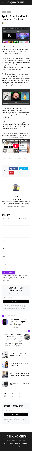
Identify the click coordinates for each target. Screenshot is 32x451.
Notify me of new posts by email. (10, 268)
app (4, 159)
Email (3, 248)
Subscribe (15, 302)
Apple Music (17, 159)
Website (3, 256)
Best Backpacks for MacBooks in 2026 (20, 384)
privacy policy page (18, 137)
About (4, 443)
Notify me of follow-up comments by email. (12, 264)
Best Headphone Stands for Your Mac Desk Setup (20, 354)
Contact (10, 443)
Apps (3, 11)
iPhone (11, 343)
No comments (15, 327)
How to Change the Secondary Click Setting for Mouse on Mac (19, 374)
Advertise (24, 443)
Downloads (17, 443)
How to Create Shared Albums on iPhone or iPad (20, 364)
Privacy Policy (16, 446)
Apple (9, 159)
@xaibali (22, 206)
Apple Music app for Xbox (13, 58)
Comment (4, 224)
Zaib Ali (16, 197)
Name (3, 240)
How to (7, 343)
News (9, 11)
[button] (2, 2)
